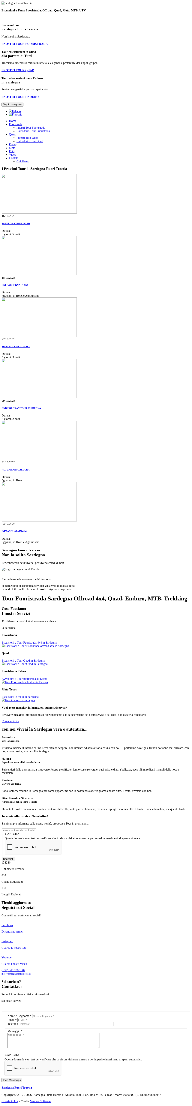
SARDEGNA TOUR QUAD (16, 223)
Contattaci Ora (10, 721)
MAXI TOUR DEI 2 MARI (16, 346)
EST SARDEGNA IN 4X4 (15, 285)
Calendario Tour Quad (29, 141)
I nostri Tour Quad (27, 137)
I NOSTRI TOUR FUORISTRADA (25, 43)
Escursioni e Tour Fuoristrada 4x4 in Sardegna (29, 642)
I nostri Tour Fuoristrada (30, 127)
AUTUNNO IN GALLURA (15, 469)
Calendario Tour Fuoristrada (33, 131)
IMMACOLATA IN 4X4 (14, 531)
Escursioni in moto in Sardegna (20, 696)
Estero (12, 144)
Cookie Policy (10, 1101)
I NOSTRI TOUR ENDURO (20, 96)
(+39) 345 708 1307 (13, 970)
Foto (11, 151)
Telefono (13, 1023)
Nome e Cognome (20, 1015)
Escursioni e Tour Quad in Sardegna (23, 660)
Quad (12, 134)
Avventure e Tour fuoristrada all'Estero (24, 678)
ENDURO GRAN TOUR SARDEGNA (21, 408)
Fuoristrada (15, 124)
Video (12, 154)
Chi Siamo (22, 161)
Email (12, 1019)
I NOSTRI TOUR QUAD (18, 70)
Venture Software (40, 1101)
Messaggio (15, 1031)
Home (12, 120)
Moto (12, 147)
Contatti (13, 158)
